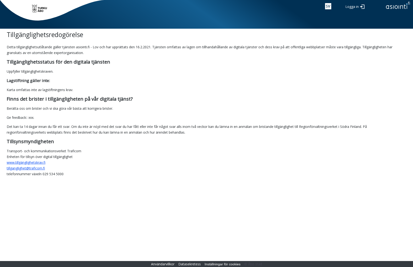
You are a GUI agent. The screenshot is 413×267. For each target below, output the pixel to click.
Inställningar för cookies (222, 264)
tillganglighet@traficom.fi (26, 168)
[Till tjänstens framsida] (398, 9)
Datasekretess (189, 264)
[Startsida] (39, 8)
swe (328, 6)
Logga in (352, 6)
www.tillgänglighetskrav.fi (26, 162)
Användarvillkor (162, 264)
